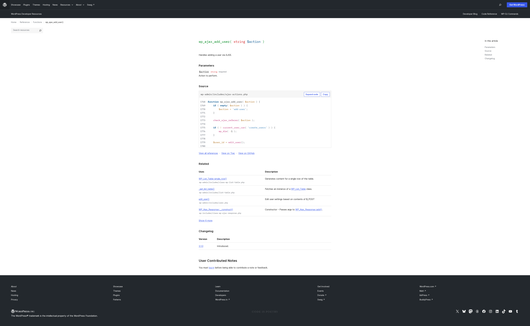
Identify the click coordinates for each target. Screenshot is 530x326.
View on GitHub (246, 153)
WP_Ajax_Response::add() (308, 209)
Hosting (14, 295)
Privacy (14, 299)
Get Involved (323, 286)
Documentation (222, 291)
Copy (325, 94)
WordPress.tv (222, 299)
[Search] (40, 30)
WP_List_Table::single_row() (213, 178)
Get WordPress (517, 5)
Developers (220, 295)
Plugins (116, 295)
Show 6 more (205, 220)
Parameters (490, 47)
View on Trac (228, 153)
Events (320, 291)
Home (13, 22)
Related (488, 55)
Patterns (117, 299)
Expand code (312, 94)
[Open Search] (500, 5)
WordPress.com (428, 286)
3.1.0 (201, 246)
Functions (37, 22)
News (13, 291)
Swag (321, 299)
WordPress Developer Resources (26, 14)
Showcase (118, 286)
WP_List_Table (298, 189)
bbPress (425, 295)
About (14, 286)
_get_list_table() (206, 189)
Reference (25, 22)
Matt (423, 291)
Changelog (490, 58)
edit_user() (204, 199)
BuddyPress (426, 299)
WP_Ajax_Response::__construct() (216, 209)
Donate (322, 295)
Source (488, 51)
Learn (217, 286)
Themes (117, 291)
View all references (208, 153)
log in (211, 267)
